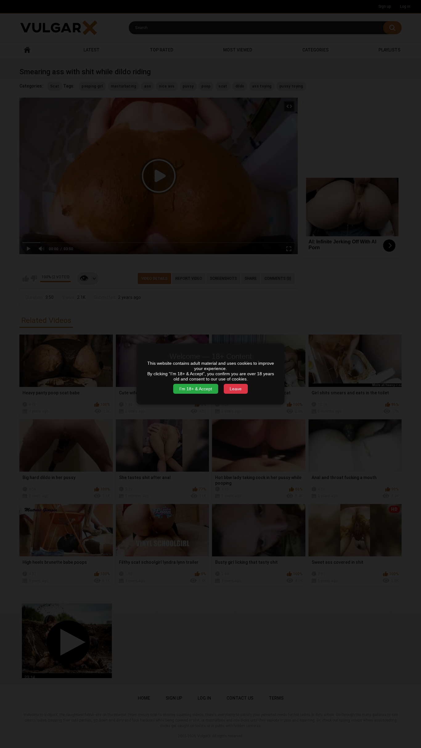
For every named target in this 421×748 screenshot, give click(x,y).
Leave (236, 388)
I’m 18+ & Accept (195, 388)
